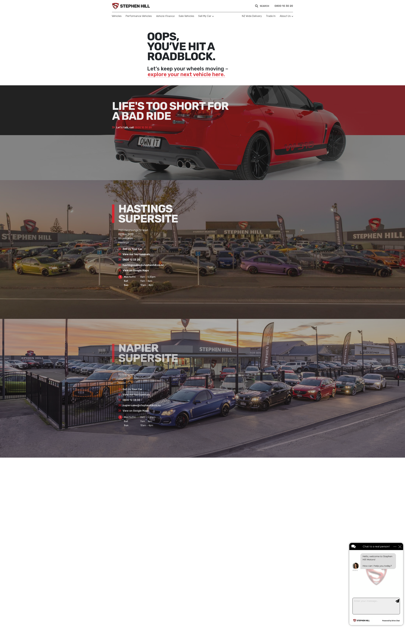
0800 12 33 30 (131, 400)
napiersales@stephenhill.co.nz (142, 405)
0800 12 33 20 (131, 259)
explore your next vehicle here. (186, 74)
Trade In (271, 16)
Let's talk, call (134, 127)
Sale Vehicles (186, 16)
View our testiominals (136, 254)
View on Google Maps (136, 270)
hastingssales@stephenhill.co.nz (143, 265)
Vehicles (117, 16)
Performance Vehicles (139, 16)
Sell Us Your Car (132, 248)
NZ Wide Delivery (252, 16)
